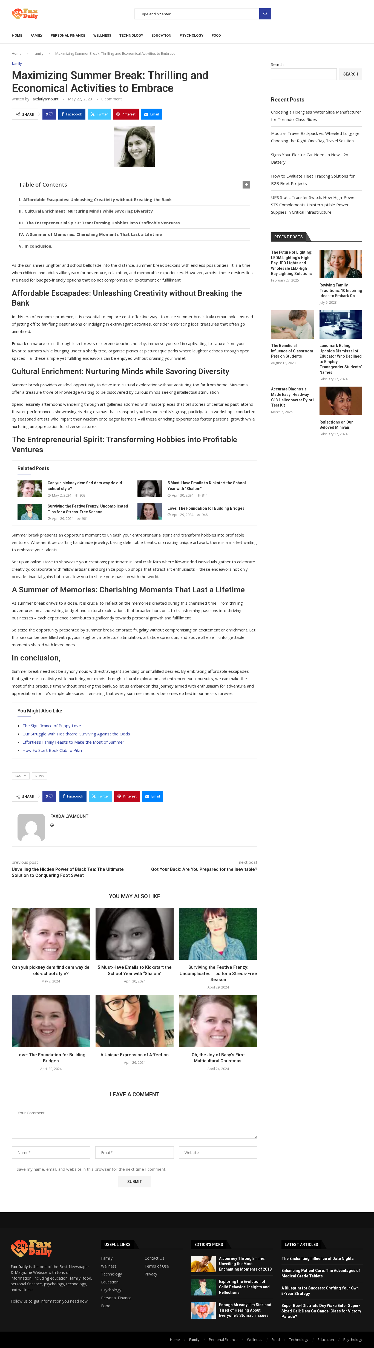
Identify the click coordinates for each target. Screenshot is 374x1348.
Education (110, 1282)
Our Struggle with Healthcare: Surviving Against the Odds (76, 734)
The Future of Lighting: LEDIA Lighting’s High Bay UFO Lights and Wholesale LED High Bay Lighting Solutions (291, 263)
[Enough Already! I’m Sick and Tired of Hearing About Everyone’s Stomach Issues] (203, 1310)
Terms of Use (157, 1266)
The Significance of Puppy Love (51, 725)
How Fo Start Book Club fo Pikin (52, 750)
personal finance (68, 35)
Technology (111, 1274)
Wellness (109, 1266)
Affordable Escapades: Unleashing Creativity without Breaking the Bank (97, 199)
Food (105, 1306)
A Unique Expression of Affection (134, 1054)
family (36, 35)
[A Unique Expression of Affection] (135, 1021)
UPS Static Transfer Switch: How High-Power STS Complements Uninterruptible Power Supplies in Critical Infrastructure (313, 205)
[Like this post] (51, 114)
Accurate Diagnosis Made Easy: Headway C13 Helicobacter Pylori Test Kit (292, 397)
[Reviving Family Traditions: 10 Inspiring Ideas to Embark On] (341, 264)
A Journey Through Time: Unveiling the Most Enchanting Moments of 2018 (245, 1263)
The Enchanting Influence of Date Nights (317, 1258)
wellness (102, 35)
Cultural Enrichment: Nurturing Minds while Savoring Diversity (89, 211)
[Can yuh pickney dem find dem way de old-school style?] (30, 488)
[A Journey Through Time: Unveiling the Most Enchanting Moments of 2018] (203, 1264)
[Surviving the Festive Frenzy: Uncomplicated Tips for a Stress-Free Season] (30, 512)
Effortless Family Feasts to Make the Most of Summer (73, 742)
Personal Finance (116, 1298)
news (39, 776)
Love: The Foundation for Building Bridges (206, 508)
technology (131, 35)
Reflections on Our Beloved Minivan (336, 425)
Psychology (111, 1290)
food (216, 35)
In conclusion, (38, 246)
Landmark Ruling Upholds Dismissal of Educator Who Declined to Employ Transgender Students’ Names (341, 359)
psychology (191, 35)
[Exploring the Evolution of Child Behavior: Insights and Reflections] (203, 1287)
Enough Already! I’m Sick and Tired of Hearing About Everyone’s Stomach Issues (245, 1310)
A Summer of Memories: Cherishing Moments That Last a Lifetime (94, 234)
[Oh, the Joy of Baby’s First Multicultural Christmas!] (218, 1021)
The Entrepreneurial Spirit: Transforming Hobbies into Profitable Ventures (103, 222)
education (161, 35)
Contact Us (154, 1258)
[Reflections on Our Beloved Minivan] (341, 401)
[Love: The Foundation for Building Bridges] (149, 511)
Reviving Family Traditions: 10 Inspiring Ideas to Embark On (341, 290)
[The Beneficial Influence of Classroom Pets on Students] (292, 324)
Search (265, 13)
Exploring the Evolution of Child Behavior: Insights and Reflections (244, 1286)
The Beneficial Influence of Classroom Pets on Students (292, 350)
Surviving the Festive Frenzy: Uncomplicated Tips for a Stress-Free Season (218, 973)
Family (107, 1258)
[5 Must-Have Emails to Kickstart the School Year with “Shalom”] (149, 488)
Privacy (151, 1274)
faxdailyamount (44, 99)
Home (17, 35)
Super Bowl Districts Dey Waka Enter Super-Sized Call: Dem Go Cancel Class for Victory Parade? (321, 1310)
